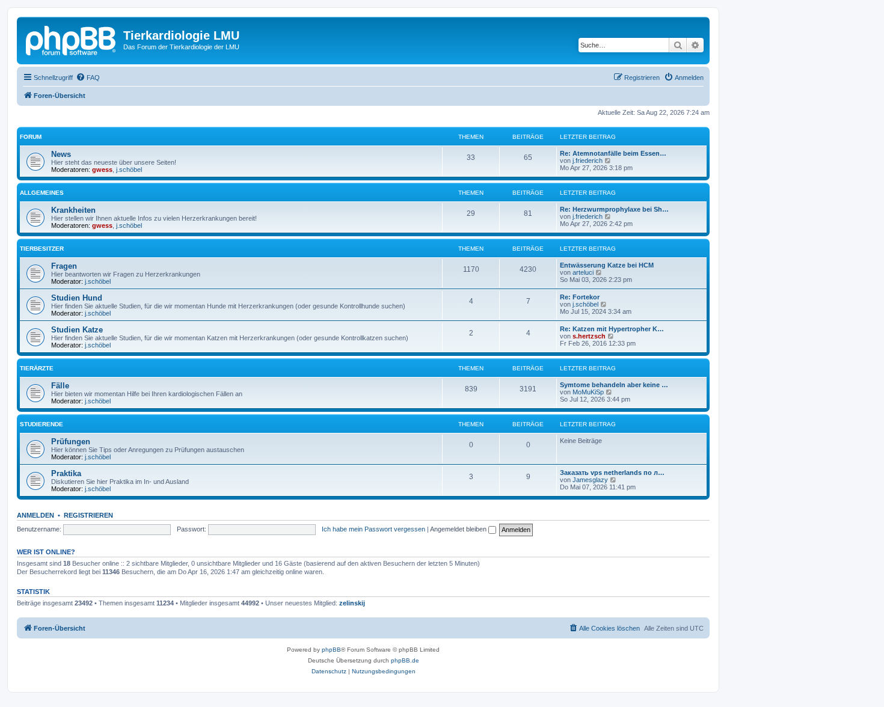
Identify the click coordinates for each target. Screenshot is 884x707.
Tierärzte (37, 368)
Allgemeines (42, 192)
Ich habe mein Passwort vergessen (373, 529)
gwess (102, 169)
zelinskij (352, 603)
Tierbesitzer (42, 248)
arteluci (583, 272)
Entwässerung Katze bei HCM (607, 265)
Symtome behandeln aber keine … (614, 384)
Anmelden (35, 515)
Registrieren (88, 515)
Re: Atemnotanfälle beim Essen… (613, 153)
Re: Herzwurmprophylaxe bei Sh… (614, 209)
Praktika (66, 473)
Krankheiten (73, 210)
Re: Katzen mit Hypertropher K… (612, 328)
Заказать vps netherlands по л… (612, 472)
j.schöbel (129, 169)
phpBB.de (405, 660)
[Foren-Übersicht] (71, 39)
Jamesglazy (590, 479)
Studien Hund (76, 297)
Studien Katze (77, 329)
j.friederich (587, 160)
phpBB (331, 649)
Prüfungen (70, 441)
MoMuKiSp (588, 392)
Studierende (41, 424)
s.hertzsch (589, 336)
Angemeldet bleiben (459, 529)
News (61, 154)
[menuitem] (88, 77)
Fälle (60, 385)
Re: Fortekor (580, 297)
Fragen (64, 266)
